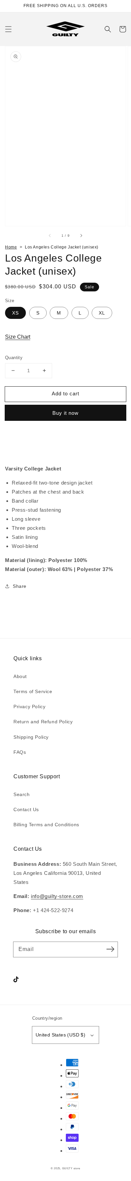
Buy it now (65, 413)
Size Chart (17, 337)
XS (15, 313)
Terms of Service (32, 691)
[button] (8, 29)
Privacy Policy (29, 706)
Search (21, 794)
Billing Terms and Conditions (46, 824)
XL (102, 313)
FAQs (19, 752)
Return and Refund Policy (43, 721)
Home (11, 247)
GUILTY (68, 1168)
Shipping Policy (31, 737)
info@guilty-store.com (57, 896)
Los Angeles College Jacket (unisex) (61, 247)
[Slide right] (81, 235)
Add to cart (65, 393)
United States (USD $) (60, 1034)
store (77, 1168)
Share (20, 586)
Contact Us (26, 809)
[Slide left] (50, 235)
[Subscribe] (110, 949)
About (20, 676)
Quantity (14, 357)
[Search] (107, 29)
